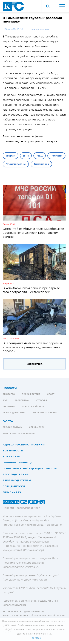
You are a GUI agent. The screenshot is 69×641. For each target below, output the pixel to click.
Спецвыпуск (36, 427)
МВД (39, 155)
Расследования (16, 474)
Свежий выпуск (12, 427)
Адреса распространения (19, 433)
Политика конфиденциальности (30, 468)
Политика (9, 406)
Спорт (50, 394)
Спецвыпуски (14, 486)
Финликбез (12, 492)
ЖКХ (5, 400)
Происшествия (39, 29)
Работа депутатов (14, 413)
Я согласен (36, 638)
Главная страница (18, 462)
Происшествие (16, 164)
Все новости (13, 450)
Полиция (56, 155)
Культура (41, 400)
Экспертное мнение (44, 413)
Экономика (22, 400)
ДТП (26, 155)
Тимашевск (41, 164)
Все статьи (12, 456)
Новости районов (33, 406)
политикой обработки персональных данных (29, 625)
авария (10, 155)
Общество (9, 394)
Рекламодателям (17, 480)
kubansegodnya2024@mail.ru (21, 567)
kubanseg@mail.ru (14, 605)
